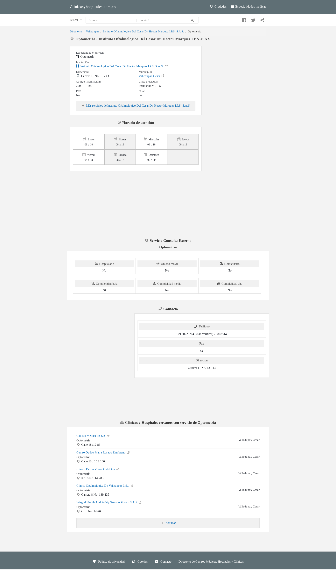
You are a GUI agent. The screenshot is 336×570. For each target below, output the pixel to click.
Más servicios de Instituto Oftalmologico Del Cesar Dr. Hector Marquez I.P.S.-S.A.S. (138, 105)
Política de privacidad (111, 561)
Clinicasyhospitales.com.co (93, 6)
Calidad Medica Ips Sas (91, 435)
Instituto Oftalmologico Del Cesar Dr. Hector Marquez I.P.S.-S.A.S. (143, 31)
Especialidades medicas (250, 6)
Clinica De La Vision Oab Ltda (96, 469)
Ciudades (220, 6)
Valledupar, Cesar (150, 76)
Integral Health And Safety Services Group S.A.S (107, 502)
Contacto (166, 561)
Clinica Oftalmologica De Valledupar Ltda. (103, 485)
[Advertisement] (235, 70)
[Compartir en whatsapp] (262, 19)
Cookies (142, 561)
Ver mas (170, 523)
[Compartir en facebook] (243, 19)
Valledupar (92, 31)
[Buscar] (193, 20)
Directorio (76, 31)
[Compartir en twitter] (252, 19)
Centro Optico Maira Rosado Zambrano (101, 452)
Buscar (74, 19)
